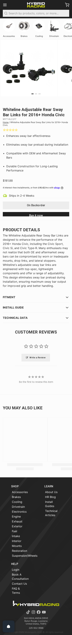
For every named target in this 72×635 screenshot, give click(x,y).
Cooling (17, 502)
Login (15, 569)
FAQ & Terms (16, 590)
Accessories (20, 492)
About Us (51, 492)
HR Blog (50, 497)
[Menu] (6, 4)
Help (14, 564)
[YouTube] (44, 612)
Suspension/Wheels (24, 555)
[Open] (9, 626)
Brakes (16, 497)
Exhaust (17, 521)
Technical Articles (51, 513)
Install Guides (49, 504)
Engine (16, 516)
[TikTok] (28, 612)
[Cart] (65, 4)
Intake (16, 536)
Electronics (19, 511)
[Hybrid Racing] (36, 5)
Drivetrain (18, 506)
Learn (48, 486)
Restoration (19, 551)
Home (6, 122)
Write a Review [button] (38, 357)
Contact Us (19, 583)
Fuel (14, 531)
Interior (16, 541)
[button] (36, 205)
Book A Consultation (20, 576)
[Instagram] (33, 612)
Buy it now (36, 215)
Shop (15, 486)
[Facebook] (39, 612)
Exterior (17, 526)
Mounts (17, 546)
